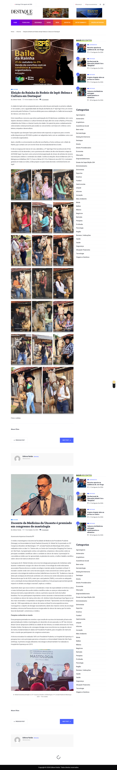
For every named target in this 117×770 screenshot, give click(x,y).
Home (15, 22)
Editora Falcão (17, 99)
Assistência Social (82, 126)
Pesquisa (79, 221)
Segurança (38, 22)
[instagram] (104, 4)
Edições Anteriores (97, 22)
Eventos (79, 177)
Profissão (79, 224)
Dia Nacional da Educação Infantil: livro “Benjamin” (95, 63)
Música (78, 210)
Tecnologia (26, 22)
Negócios (79, 213)
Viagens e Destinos (82, 257)
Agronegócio (80, 115)
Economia (79, 151)
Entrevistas (80, 170)
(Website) (36, 456)
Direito (78, 144)
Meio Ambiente (81, 199)
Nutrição (79, 217)
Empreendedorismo (83, 159)
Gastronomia (80, 184)
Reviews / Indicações (83, 235)
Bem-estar (80, 129)
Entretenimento (80, 22)
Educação (79, 155)
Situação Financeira (83, 250)
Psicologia (79, 228)
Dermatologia (81, 133)
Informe (19, 31)
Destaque (79, 140)
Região (78, 231)
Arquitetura (80, 122)
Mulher (78, 206)
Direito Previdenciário (83, 148)
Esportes (67, 22)
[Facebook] (100, 4)
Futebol (78, 180)
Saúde (49, 22)
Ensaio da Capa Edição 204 (85, 162)
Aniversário (80, 119)
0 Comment (45, 99)
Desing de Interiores (83, 137)
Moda (57, 22)
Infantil (78, 188)
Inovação (79, 195)
